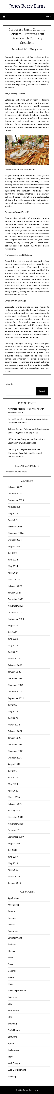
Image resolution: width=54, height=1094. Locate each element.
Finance (11, 951)
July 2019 (12, 850)
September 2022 (16, 698)
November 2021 (15, 751)
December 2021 (15, 744)
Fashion (12, 944)
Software (12, 1036)
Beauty (11, 911)
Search (10, 384)
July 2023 (12, 632)
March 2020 (14, 797)
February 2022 (15, 731)
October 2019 (15, 830)
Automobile (13, 904)
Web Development (17, 1069)
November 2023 (15, 605)
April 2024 (13, 572)
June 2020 (13, 777)
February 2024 (15, 586)
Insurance (12, 997)
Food (10, 957)
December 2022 (15, 678)
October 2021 (15, 757)
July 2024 (12, 553)
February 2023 (15, 665)
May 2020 (13, 784)
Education (13, 931)
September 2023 (16, 619)
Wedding (12, 1076)
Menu (48, 16)
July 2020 (12, 771)
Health (11, 977)
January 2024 (14, 592)
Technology (13, 1050)
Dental (11, 924)
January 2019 (14, 883)
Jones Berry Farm (27, 6)
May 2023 (13, 645)
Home (11, 984)
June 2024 (13, 559)
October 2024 (15, 539)
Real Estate (13, 1010)
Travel (11, 1056)
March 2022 (14, 724)
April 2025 (13, 520)
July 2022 (12, 704)
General (12, 970)
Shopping (12, 1023)
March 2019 (14, 876)
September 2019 (16, 836)
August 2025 (14, 506)
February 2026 (15, 487)
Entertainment (15, 937)
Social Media (14, 1030)
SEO (10, 1017)
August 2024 (14, 546)
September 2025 (16, 500)
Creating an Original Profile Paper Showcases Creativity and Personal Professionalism (25, 453)
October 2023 (15, 612)
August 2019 (14, 843)
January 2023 (14, 671)
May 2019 (13, 863)
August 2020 (14, 764)
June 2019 (13, 856)
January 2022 (14, 738)
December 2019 (15, 817)
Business (12, 918)
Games (11, 964)
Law (10, 1003)
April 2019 (13, 869)
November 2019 (15, 823)
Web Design (14, 1063)
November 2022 (15, 685)
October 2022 (15, 691)
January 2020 (14, 810)
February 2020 (15, 804)
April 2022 (13, 718)
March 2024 (14, 579)
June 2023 (13, 638)
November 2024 (15, 533)
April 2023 (13, 652)
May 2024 (13, 566)
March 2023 (14, 658)
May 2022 (13, 711)
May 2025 (13, 513)
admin (39, 49)
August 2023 (14, 625)
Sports (11, 1043)
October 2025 (15, 493)
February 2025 (15, 526)
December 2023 (15, 599)
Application (13, 898)
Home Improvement (17, 990)
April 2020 (13, 790)
